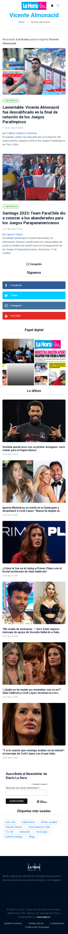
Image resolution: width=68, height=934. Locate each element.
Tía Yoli (9, 831)
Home (21, 22)
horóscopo (42, 831)
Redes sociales (49, 822)
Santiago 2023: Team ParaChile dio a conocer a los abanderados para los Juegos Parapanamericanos (34, 218)
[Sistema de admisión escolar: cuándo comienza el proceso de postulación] (20, 362)
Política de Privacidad (37, 927)
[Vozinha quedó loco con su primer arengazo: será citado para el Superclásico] (34, 421)
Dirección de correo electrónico (23, 787)
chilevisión (24, 831)
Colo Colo (10, 822)
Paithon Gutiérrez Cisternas (22, 133)
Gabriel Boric (28, 822)
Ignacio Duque (15, 234)
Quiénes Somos (13, 923)
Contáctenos (57, 923)
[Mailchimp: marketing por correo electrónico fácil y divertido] (42, 804)
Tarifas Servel (35, 923)
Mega (32, 836)
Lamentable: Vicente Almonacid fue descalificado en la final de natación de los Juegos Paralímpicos (30, 114)
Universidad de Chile (39, 827)
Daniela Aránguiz (14, 836)
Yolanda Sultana (13, 827)
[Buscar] (58, 6)
